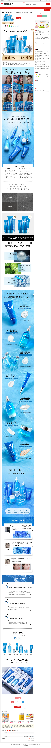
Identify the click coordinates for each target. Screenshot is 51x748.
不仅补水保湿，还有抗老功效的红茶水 (40, 66)
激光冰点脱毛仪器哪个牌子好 (39, 53)
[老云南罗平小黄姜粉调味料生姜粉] (22, 717)
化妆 (44, 34)
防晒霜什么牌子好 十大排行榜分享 (39, 51)
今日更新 (2, 0)
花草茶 (46, 43)
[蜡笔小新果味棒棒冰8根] (5, 717)
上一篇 (25, 708)
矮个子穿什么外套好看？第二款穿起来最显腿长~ (41, 58)
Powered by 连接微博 (31, 740)
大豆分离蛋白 (39, 37)
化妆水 (47, 34)
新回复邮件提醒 (26, 736)
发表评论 (31, 736)
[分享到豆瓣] (14, 26)
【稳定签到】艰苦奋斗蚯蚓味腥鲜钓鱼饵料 (15, 721)
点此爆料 (11, 727)
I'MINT (36, 31)
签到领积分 (39, 16)
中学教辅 (45, 31)
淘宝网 (15, 730)
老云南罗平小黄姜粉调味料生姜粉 (22, 721)
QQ (8, 730)
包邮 (4, 708)
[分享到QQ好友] (5, 26)
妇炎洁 (42, 37)
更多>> (17, 730)
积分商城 (4, 0)
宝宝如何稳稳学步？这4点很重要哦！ (40, 68)
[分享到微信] (10, 26)
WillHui (40, 74)
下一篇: (29, 708)
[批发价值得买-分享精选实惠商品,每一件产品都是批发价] (8, 5)
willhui (40, 76)
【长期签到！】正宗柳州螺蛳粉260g (31, 721)
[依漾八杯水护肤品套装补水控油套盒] (8, 18)
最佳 (33, 738)
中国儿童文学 (41, 31)
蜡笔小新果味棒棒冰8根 (5, 721)
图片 (6, 736)
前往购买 (18, 706)
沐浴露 (43, 38)
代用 (38, 32)
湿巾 (42, 39)
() (18, 698)
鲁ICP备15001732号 (25, 745)
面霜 (36, 46)
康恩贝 (39, 38)
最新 (30, 738)
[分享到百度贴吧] (16, 26)
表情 (5, 736)
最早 (31, 738)
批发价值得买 (32, 744)
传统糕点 (41, 32)
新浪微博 (11, 730)
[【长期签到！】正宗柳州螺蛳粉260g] (30, 717)
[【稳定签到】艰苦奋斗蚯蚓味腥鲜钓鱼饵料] (13, 717)
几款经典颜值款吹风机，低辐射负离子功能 (41, 61)
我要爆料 (48, 9)
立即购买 (18, 18)
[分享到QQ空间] (12, 26)
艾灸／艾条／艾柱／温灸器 (39, 43)
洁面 (46, 38)
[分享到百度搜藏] (18, 26)
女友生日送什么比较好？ (38, 64)
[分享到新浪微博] (7, 26)
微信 (5, 730)
